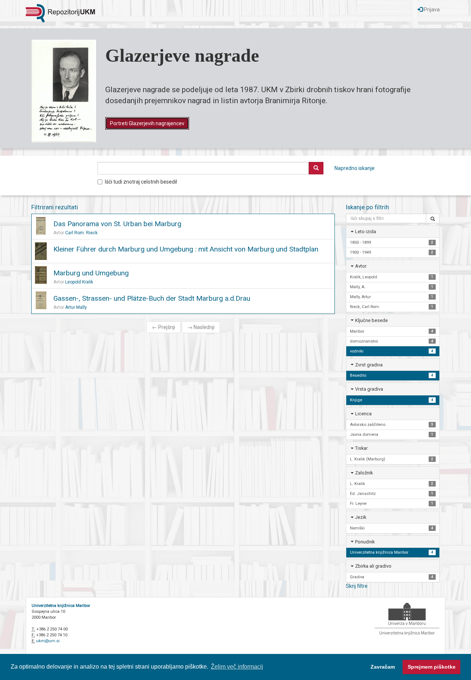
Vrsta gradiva (369, 389)
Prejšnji (163, 327)
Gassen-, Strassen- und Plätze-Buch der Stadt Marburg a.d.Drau (151, 298)
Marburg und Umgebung (91, 273)
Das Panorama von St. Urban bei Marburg (117, 224)
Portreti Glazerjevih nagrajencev (147, 123)
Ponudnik (365, 542)
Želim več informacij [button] (237, 666)
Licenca (363, 413)
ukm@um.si (48, 641)
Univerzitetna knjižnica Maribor (61, 605)
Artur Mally (76, 307)
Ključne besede (371, 320)
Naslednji (201, 327)
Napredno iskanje (354, 168)
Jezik (360, 517)
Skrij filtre (357, 586)
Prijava (431, 9)
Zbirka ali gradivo (373, 566)
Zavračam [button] (383, 667)
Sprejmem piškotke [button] (432, 667)
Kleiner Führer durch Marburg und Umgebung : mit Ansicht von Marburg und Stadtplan (185, 249)
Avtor (360, 266)
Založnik (364, 472)
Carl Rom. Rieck (81, 232)
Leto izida (365, 231)
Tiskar (361, 448)
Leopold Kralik (79, 282)
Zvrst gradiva (369, 365)
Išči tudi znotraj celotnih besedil (141, 182)
